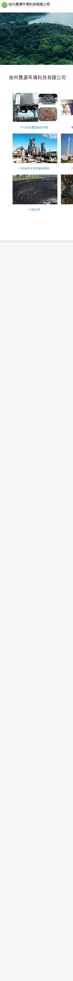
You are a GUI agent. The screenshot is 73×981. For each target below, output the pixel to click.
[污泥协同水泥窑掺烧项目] (35, 148)
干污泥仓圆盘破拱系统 (34, 127)
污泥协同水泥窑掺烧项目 (34, 168)
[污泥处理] (35, 189)
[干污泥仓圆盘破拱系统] (35, 107)
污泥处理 (34, 209)
